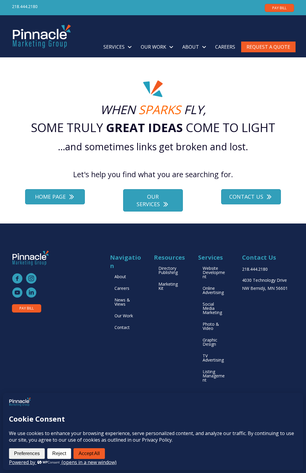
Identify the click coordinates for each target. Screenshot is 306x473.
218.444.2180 (25, 6)
